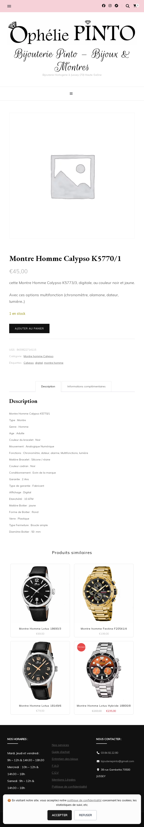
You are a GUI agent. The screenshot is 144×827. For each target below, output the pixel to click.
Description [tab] (48, 386)
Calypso (29, 362)
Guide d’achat (61, 752)
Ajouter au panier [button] (40, 590)
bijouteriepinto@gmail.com (117, 761)
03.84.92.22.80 (109, 752)
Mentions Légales (64, 779)
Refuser (85, 815)
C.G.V (55, 773)
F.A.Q (55, 766)
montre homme (53, 362)
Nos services (60, 745)
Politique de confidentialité (69, 786)
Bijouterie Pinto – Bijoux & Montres (72, 60)
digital (39, 362)
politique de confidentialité (84, 800)
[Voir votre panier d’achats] (135, 5)
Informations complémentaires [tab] (87, 386)
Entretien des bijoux (65, 759)
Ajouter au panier (29, 328)
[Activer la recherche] (128, 6)
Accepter (59, 815)
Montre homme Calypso (38, 356)
